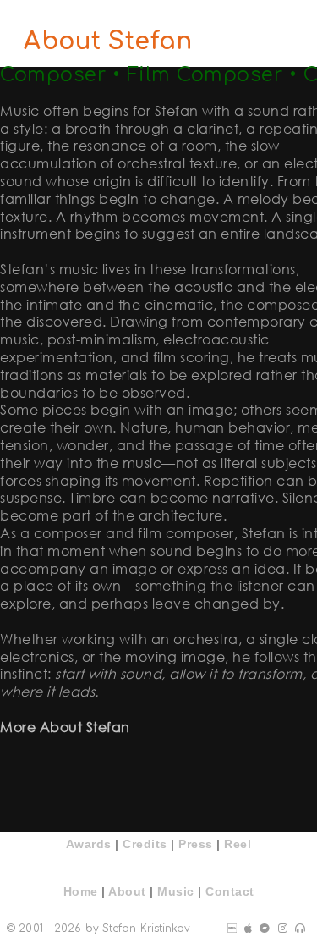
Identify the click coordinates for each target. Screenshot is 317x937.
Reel (237, 844)
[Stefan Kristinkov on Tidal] (300, 928)
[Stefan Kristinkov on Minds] (282, 928)
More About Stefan (65, 727)
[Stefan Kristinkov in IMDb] (232, 928)
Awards (89, 844)
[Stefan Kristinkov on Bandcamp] (265, 928)
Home (80, 891)
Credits (145, 844)
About (127, 891)
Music (175, 891)
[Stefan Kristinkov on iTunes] (248, 928)
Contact (229, 891)
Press (195, 844)
